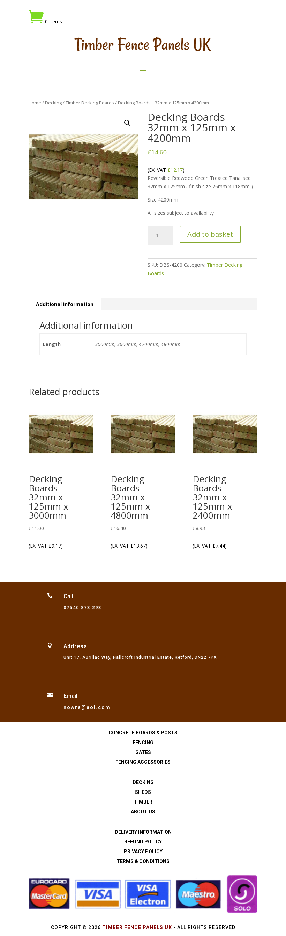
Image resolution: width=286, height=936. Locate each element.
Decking (53, 103)
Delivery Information (143, 832)
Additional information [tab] (64, 304)
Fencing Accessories (143, 762)
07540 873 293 (82, 607)
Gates (143, 752)
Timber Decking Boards (90, 103)
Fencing (143, 742)
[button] (127, 123)
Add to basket (210, 234)
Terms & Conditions (143, 861)
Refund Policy (143, 841)
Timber (143, 802)
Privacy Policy (143, 851)
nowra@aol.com (87, 707)
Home (35, 103)
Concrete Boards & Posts (143, 733)
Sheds (143, 792)
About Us (143, 811)
